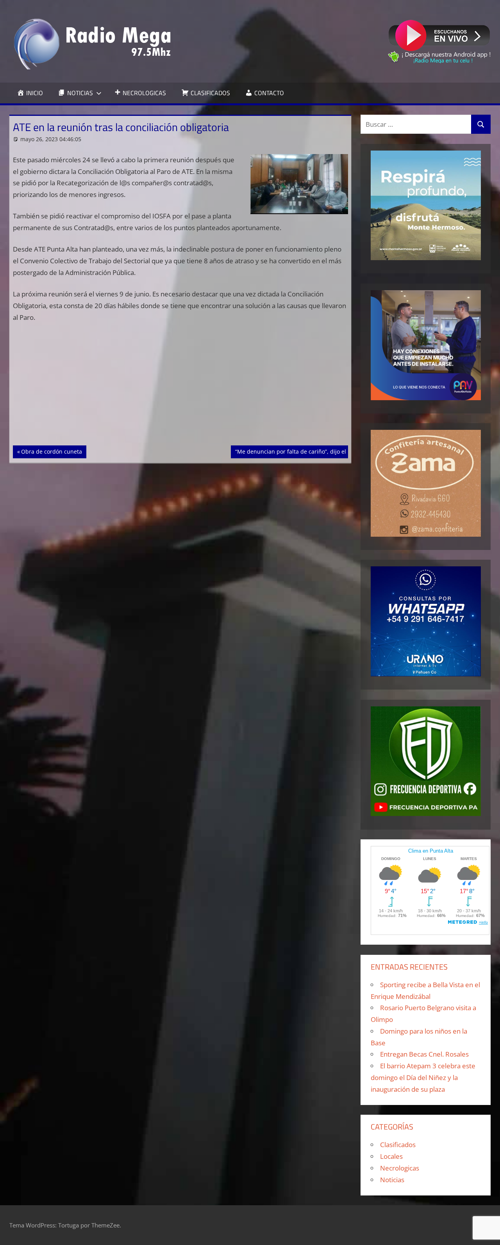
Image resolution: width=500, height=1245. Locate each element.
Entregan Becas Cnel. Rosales (424, 1054)
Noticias (392, 1179)
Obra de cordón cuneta (51, 451)
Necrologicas (399, 1167)
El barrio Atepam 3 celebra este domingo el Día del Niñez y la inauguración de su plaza (423, 1077)
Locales (391, 1156)
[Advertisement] (180, 387)
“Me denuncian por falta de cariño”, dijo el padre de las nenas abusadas (330, 451)
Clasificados (398, 1144)
